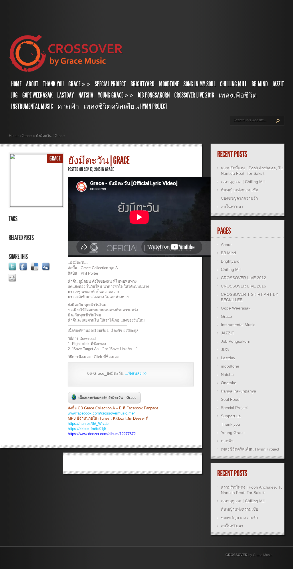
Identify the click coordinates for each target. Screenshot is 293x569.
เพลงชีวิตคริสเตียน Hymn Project (125, 106)
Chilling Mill (233, 84)
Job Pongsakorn (154, 95)
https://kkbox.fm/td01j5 (87, 429)
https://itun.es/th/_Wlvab (88, 423)
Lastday (65, 95)
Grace (27, 136)
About (32, 84)
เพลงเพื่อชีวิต (238, 95)
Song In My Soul (199, 84)
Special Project (110, 84)
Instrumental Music (32, 106)
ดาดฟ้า (68, 106)
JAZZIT (278, 84)
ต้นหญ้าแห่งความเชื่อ (239, 190)
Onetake (228, 382)
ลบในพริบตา (232, 206)
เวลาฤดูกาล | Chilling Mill (243, 181)
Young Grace (115, 95)
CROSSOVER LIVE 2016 (194, 95)
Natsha (85, 95)
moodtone (169, 84)
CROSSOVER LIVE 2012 (243, 277)
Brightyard (142, 84)
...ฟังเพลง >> (136, 373)
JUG (14, 95)
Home (16, 84)
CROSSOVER (236, 555)
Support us (231, 416)
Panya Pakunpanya (238, 391)
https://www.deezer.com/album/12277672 (102, 434)
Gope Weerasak (37, 95)
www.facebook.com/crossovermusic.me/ (101, 413)
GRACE (79, 84)
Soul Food (230, 399)
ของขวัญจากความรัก (239, 198)
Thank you (53, 84)
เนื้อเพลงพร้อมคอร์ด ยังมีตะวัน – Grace (107, 398)
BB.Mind (260, 84)
